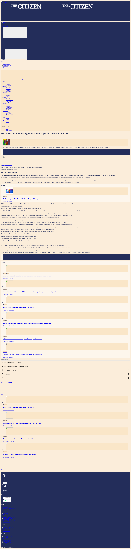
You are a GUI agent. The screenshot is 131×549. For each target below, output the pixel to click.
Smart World (8, 113)
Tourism (8, 106)
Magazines (5, 111)
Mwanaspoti (6, 541)
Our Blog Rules (6, 522)
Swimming (8, 91)
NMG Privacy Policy (7, 518)
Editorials (8, 98)
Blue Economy (9, 107)
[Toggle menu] (1, 1)
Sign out (5, 67)
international (8, 85)
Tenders (7, 119)
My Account (3, 61)
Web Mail (5, 516)
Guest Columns (9, 101)
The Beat (8, 112)
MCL (2, 2)
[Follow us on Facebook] (5, 488)
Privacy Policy (6, 528)
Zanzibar (5, 104)
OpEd (4, 97)
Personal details (6, 64)
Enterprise (5, 25)
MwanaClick (7, 2)
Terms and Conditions (8, 527)
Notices (7, 118)
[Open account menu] (16, 54)
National (8, 84)
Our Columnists (9, 100)
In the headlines (6, 382)
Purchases (5, 66)
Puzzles (5, 103)
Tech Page (8, 109)
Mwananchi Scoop (7, 540)
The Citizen (5, 537)
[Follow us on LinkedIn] (5, 480)
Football (8, 87)
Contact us (5, 513)
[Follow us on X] (5, 477)
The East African (7, 542)
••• (1, 59)
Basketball (8, 89)
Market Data (6, 115)
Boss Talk (5, 26)
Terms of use (6, 519)
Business (5, 92)
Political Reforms (9, 114)
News (4, 82)
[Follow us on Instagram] (5, 491)
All (1, 469)
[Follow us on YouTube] (5, 484)
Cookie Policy (6, 529)
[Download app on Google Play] (7, 498)
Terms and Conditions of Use (9, 520)
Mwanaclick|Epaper (7, 514)
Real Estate (8, 108)
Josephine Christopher (7, 165)
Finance (5, 23)
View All (3, 394)
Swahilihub (5, 543)
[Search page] (11, 20)
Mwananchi (5, 538)
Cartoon (7, 102)
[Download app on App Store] (7, 501)
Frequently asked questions (9, 517)
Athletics (8, 90)
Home (4, 22)
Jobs (4, 117)
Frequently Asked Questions (9, 508)
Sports (4, 86)
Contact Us (5, 507)
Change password (7, 65)
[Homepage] (52, 8)
